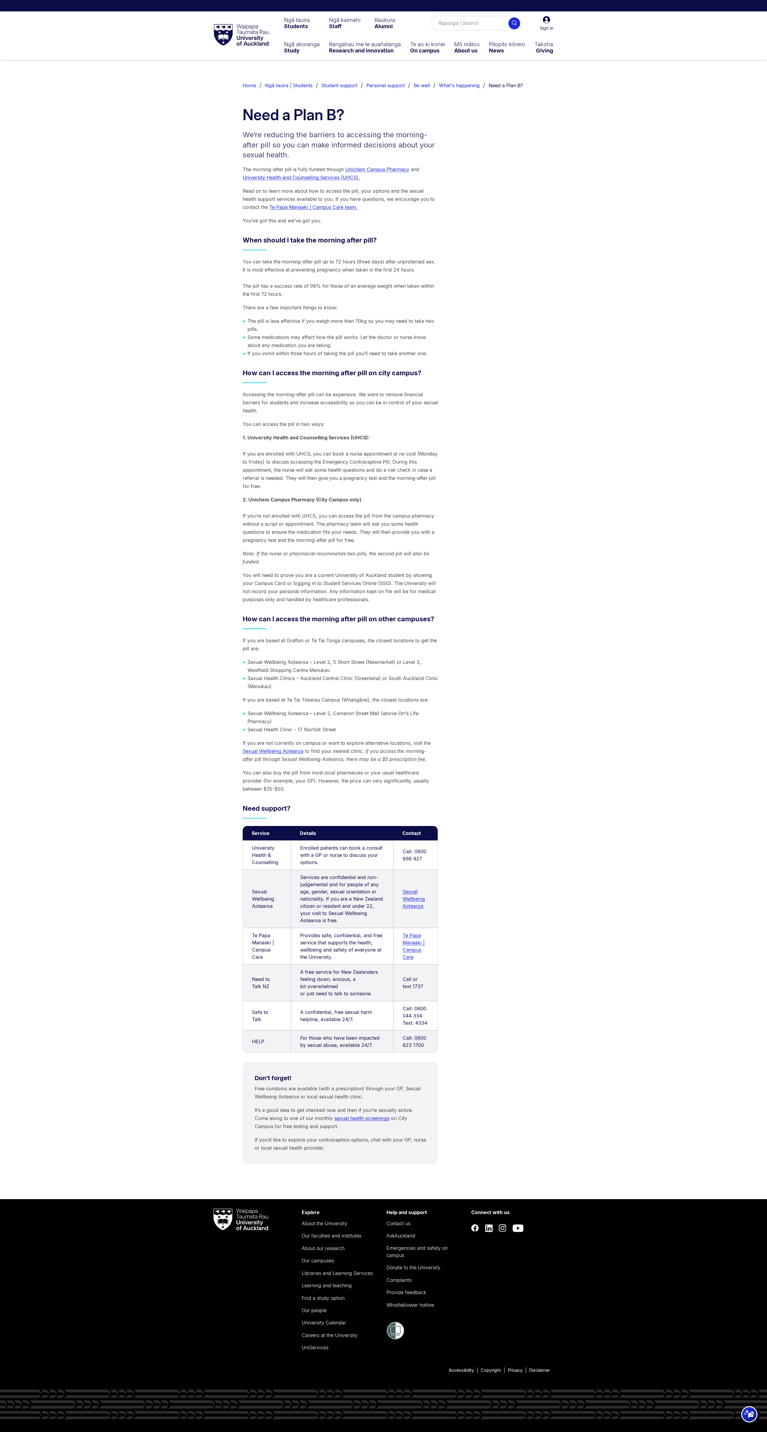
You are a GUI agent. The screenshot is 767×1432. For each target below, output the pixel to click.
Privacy (515, 1370)
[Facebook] (475, 1228)
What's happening (459, 85)
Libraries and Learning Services (337, 1273)
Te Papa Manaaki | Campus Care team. (313, 207)
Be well (422, 85)
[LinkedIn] (489, 1228)
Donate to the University (413, 1267)
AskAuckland (400, 1236)
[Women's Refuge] (395, 1338)
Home (249, 85)
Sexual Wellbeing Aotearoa (273, 751)
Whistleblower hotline (410, 1305)
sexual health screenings (361, 1118)
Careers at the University (329, 1335)
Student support (339, 85)
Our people (314, 1310)
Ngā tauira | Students (288, 85)
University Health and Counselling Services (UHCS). (301, 177)
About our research (323, 1248)
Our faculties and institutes (331, 1236)
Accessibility (461, 1370)
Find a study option (323, 1298)
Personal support (385, 85)
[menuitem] (297, 23)
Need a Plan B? (506, 85)
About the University (324, 1223)
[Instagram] (503, 1228)
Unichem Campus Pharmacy (377, 169)
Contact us (398, 1223)
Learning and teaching (327, 1285)
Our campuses (318, 1261)
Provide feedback (406, 1292)
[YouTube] (518, 1228)
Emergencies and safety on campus (417, 1251)
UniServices (315, 1347)
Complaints (399, 1280)
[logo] (241, 35)
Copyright (491, 1370)
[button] (546, 23)
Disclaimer (539, 1370)
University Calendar (324, 1323)
